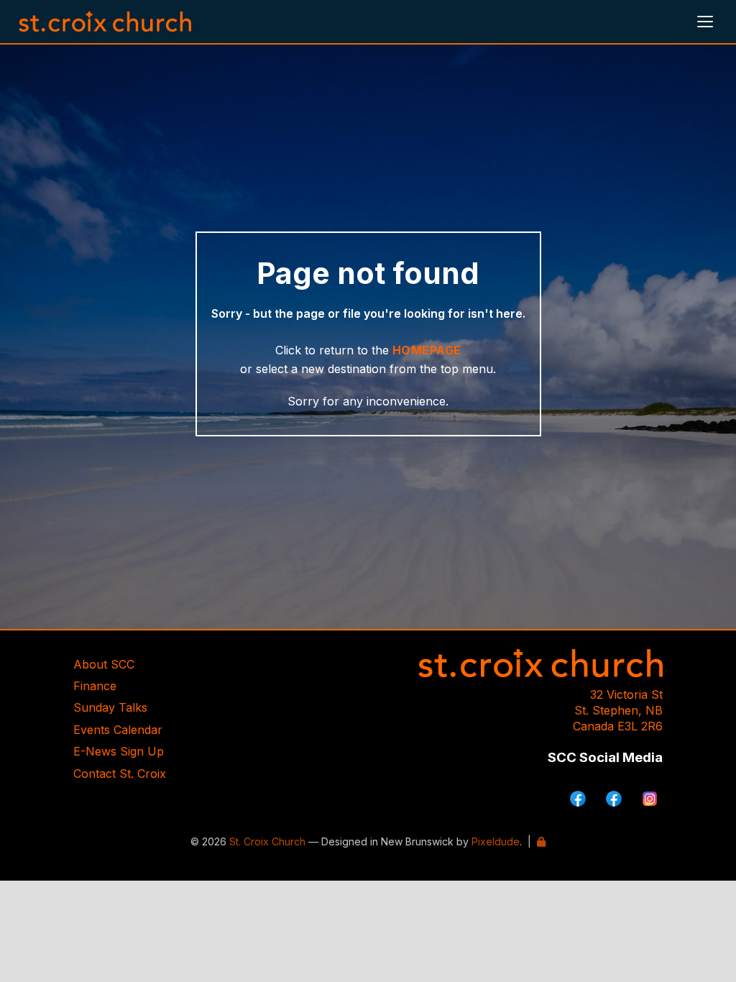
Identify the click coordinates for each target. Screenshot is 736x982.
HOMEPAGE (426, 350)
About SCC (103, 664)
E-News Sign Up (118, 751)
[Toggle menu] (705, 22)
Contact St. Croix (119, 773)
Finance (94, 686)
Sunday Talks (110, 707)
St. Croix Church (267, 841)
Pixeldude (496, 841)
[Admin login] (541, 841)
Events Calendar (117, 729)
